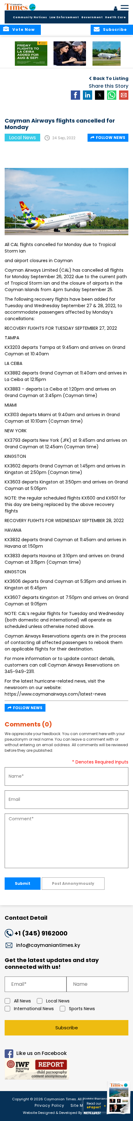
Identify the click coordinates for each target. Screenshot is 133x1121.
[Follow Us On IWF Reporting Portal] (66, 1070)
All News (22, 1001)
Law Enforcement (64, 17)
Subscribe (66, 1027)
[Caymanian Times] (20, 6)
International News (34, 1009)
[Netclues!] (92, 1112)
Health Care (115, 17)
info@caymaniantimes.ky (48, 945)
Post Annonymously (73, 883)
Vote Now (23, 29)
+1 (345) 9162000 (41, 933)
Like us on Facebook (41, 1053)
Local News (58, 1001)
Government (92, 17)
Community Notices (30, 17)
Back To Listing (110, 78)
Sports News (82, 1009)
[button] (31, 53)
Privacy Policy (49, 1105)
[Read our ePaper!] (119, 1114)
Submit (22, 883)
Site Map (80, 1105)
